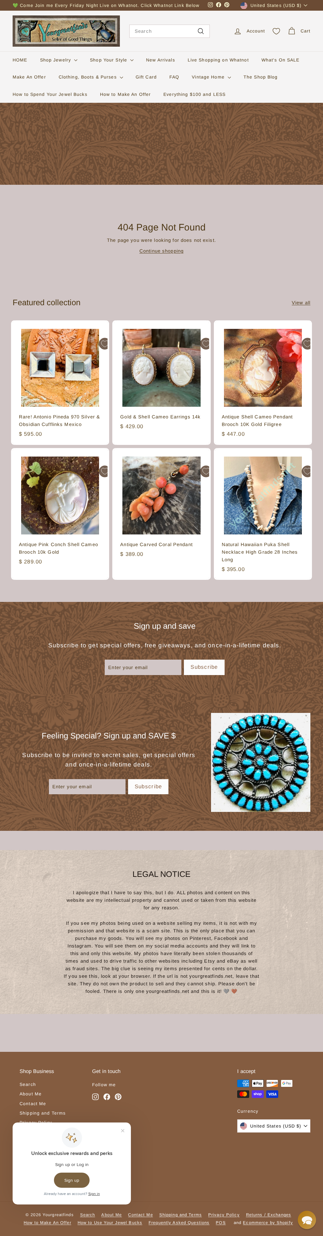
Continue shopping (161, 251)
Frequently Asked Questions (179, 1222)
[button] (307, 1220)
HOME (20, 59)
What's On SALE (280, 59)
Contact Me (33, 1103)
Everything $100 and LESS (194, 94)
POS (221, 1222)
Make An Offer (29, 76)
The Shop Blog (261, 76)
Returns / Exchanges (268, 1214)
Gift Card (146, 76)
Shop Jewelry (56, 59)
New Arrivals (160, 59)
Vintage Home (209, 76)
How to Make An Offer (125, 94)
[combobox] (169, 31)
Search (28, 1084)
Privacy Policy (224, 1214)
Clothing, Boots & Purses (88, 76)
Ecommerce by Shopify (268, 1222)
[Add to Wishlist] (104, 343)
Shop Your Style (109, 59)
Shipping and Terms (43, 1113)
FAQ (174, 76)
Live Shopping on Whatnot (218, 59)
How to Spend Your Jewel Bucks (50, 94)
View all (301, 302)
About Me (31, 1093)
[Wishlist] (276, 31)
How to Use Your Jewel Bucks (110, 1222)
